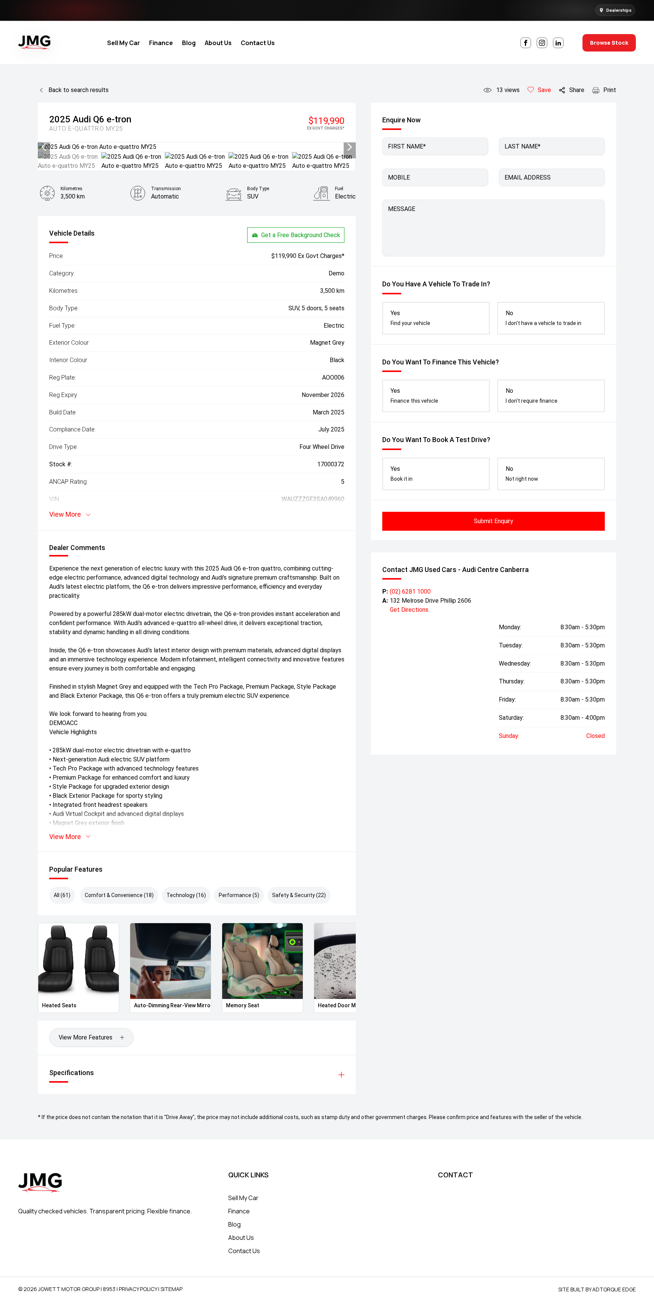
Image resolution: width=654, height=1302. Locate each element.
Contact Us (258, 43)
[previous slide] (44, 147)
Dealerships (619, 10)
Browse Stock (609, 42)
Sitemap (171, 1289)
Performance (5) (239, 895)
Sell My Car (123, 43)
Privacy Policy (138, 1289)
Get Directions (409, 609)
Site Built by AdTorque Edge (597, 1289)
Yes (410, 317)
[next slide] (350, 147)
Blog (189, 43)
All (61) (62, 895)
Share (576, 90)
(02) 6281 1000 (410, 591)
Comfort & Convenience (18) (119, 895)
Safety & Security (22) (299, 895)
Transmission (166, 188)
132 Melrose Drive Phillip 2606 (430, 600)
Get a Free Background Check (300, 235)
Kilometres (72, 188)
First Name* (407, 146)
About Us (218, 43)
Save (544, 90)
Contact (455, 1174)
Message (401, 209)
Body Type (258, 188)
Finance (161, 43)
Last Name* (522, 146)
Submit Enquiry (493, 521)
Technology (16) (186, 895)
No (543, 317)
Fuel (339, 188)
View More (65, 514)
